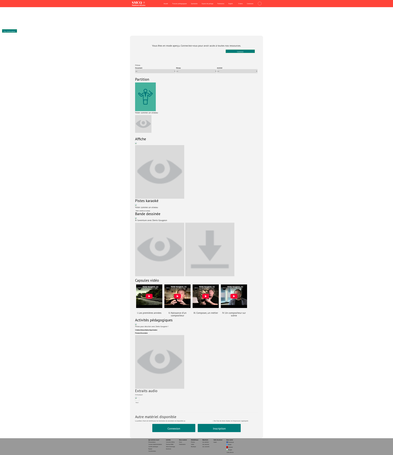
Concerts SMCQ (170, 442)
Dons (180, 442)
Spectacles (194, 3)
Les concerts (205, 446)
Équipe (150, 449)
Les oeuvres (205, 444)
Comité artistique (153, 446)
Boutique (193, 446)
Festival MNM (169, 444)
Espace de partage (207, 3)
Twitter (230, 444)
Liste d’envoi (230, 452)
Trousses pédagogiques (179, 3)
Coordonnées (152, 451)
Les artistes (205, 442)
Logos (215, 442)
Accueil (166, 3)
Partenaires (220, 3)
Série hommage (170, 446)
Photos (193, 442)
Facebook (231, 442)
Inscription (219, 428)
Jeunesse (168, 449)
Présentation (152, 442)
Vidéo (192, 444)
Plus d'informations (9, 31)
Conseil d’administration (155, 444)
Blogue (230, 450)
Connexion (250, 3)
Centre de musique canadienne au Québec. (199, 421)
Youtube (230, 447)
